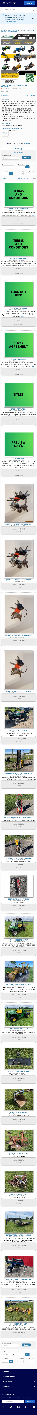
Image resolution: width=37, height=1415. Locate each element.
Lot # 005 (12, 410)
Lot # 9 (12, 1030)
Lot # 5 (12, 860)
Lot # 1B (12, 637)
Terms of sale (18, 152)
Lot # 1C (11, 693)
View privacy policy (11, 21)
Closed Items (26, 178)
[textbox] (10, 158)
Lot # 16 (11, 1325)
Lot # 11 (11, 1114)
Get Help (27, 143)
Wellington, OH (6, 95)
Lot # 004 (12, 361)
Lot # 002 (12, 260)
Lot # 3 (12, 776)
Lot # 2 (12, 732)
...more (33, 215)
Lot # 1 (12, 525)
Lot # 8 (12, 986)
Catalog (18, 149)
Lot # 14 (11, 1236)
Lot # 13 (11, 1196)
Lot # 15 (11, 1281)
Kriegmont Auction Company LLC (10, 30)
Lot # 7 (12, 941)
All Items (20, 178)
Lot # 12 (11, 1155)
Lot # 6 (12, 900)
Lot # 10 (11, 1073)
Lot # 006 (12, 460)
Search (26, 157)
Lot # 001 (12, 210)
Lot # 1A (12, 581)
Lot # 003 (12, 309)
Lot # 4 (12, 819)
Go (27, 167)
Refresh (5, 178)
